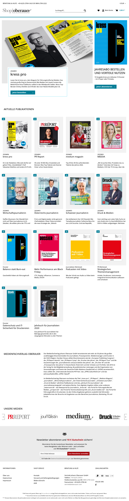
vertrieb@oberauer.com (73, 484)
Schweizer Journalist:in (77, 212)
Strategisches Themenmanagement (108, 270)
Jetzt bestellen (19, 92)
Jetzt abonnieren (104, 86)
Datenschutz (7, 478)
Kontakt (36, 475)
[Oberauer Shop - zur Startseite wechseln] (18, 11)
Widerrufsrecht (39, 481)
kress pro (7, 156)
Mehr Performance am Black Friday (48, 270)
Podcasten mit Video (76, 269)
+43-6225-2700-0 (23, 3)
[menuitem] (70, 10)
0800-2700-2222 (41, 3)
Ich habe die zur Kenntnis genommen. (65, 458)
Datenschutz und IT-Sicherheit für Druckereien (16, 326)
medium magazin (74, 156)
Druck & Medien (105, 212)
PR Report (39, 156)
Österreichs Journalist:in (46, 212)
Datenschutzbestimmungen (61, 458)
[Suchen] (84, 10)
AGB (35, 483)
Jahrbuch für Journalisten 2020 (46, 326)
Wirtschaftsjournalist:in (14, 212)
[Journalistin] (49, 417)
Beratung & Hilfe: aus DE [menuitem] (25, 3)
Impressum (7, 481)
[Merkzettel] (98, 10)
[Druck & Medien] (110, 417)
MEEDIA (101, 156)
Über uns (6, 475)
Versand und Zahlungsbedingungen (46, 478)
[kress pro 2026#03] (47, 51)
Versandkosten (46, 493)
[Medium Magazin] (79, 417)
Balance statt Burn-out (14, 269)
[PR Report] (19, 417)
